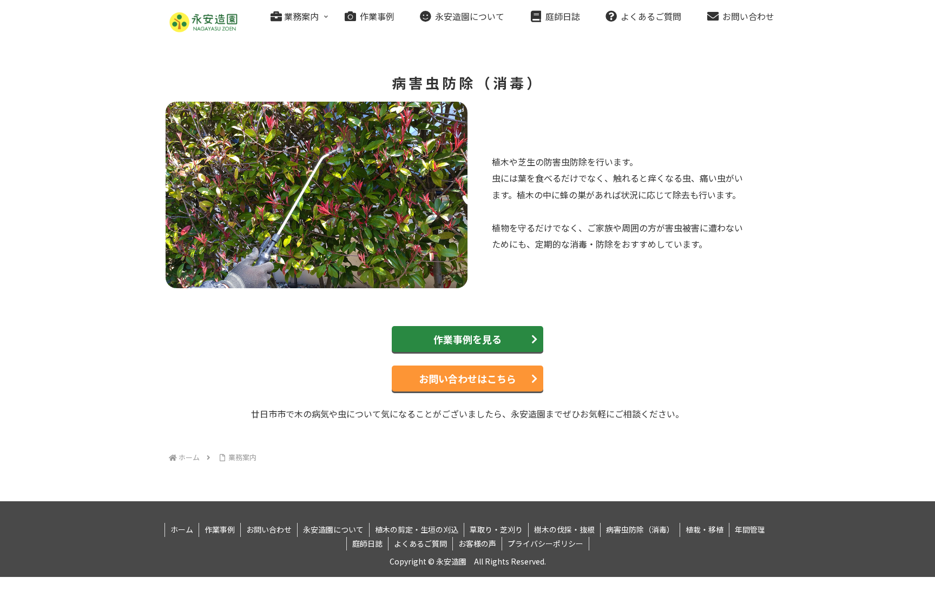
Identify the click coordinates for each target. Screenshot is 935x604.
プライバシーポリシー (545, 543)
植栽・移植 (704, 529)
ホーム (181, 529)
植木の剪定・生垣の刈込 (416, 529)
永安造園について (333, 529)
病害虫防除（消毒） (640, 529)
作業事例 (220, 529)
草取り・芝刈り (496, 529)
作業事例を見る (467, 339)
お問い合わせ (269, 529)
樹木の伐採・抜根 (564, 529)
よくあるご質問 (420, 543)
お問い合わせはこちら (467, 378)
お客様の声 (477, 543)
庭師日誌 (367, 543)
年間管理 (750, 529)
